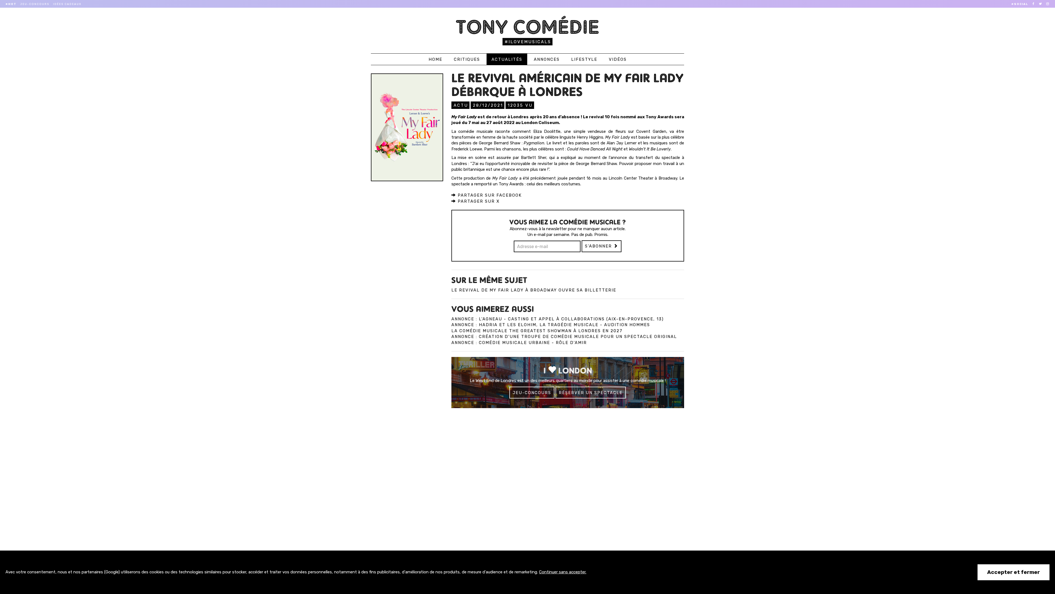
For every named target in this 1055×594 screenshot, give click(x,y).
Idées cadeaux (67, 4)
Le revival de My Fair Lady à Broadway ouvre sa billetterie (533, 290)
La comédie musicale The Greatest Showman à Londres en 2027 (537, 330)
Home (435, 59)
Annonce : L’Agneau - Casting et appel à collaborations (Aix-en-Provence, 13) (557, 319)
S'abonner (599, 246)
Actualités (507, 59)
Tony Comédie (527, 27)
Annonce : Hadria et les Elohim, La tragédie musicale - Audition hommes (550, 324)
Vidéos (618, 59)
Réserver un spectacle (591, 392)
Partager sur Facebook (489, 195)
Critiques (467, 59)
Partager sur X (478, 201)
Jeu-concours (34, 4)
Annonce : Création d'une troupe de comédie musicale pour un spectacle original (564, 336)
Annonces (547, 59)
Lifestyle (584, 59)
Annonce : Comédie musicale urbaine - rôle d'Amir (519, 342)
